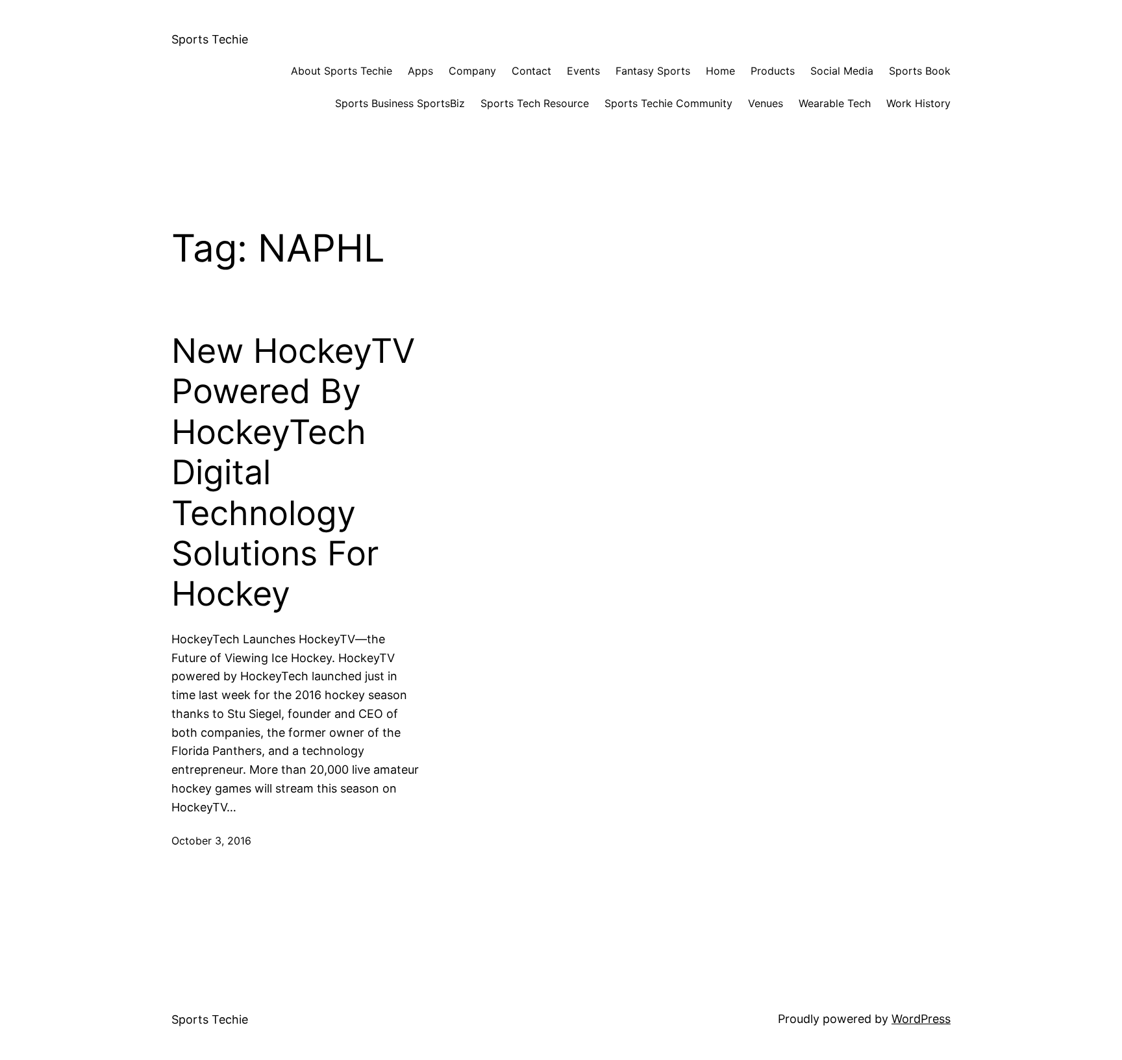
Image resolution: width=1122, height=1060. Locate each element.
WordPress (921, 1019)
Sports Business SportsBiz (400, 103)
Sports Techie (209, 39)
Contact (531, 70)
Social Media (841, 70)
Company (472, 70)
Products (773, 70)
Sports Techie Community (668, 103)
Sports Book (920, 70)
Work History (918, 103)
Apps (420, 70)
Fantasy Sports (653, 70)
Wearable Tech (835, 103)
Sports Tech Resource (534, 103)
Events (583, 70)
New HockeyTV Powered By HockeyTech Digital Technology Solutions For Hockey (293, 472)
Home (720, 70)
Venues (765, 103)
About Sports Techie (341, 70)
